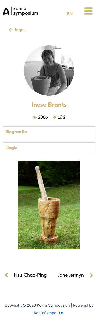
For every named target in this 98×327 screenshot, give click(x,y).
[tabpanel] (49, 139)
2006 (43, 117)
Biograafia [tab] (16, 131)
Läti (61, 117)
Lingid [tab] (11, 147)
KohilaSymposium (49, 313)
